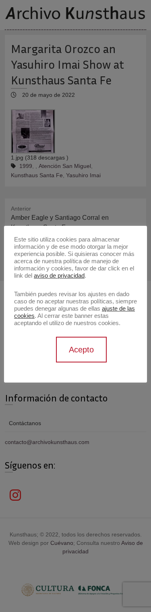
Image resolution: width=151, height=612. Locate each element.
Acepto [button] (81, 349)
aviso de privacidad (59, 275)
